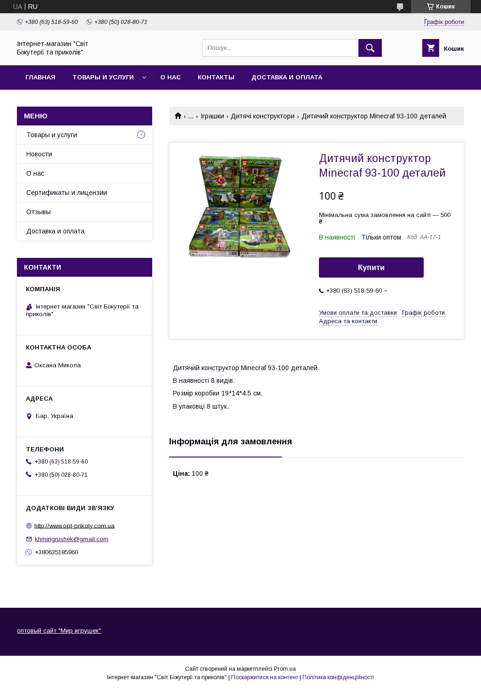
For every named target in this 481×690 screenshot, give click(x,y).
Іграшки (212, 116)
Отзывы (38, 212)
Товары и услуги (103, 77)
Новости (39, 154)
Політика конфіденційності (338, 677)
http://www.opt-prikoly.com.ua (74, 525)
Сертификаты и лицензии (66, 192)
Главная (40, 77)
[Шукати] (370, 48)
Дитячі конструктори (263, 116)
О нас (170, 77)
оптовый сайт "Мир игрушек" (59, 630)
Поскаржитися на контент (264, 677)
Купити (371, 267)
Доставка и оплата (286, 77)
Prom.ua (285, 669)
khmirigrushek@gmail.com (72, 539)
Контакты (216, 77)
